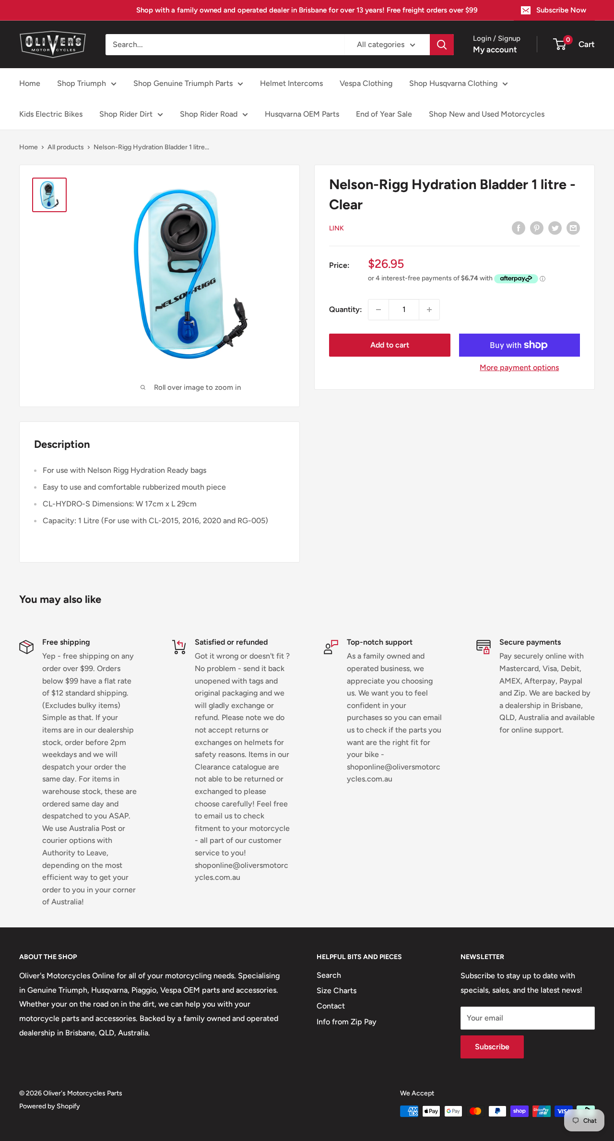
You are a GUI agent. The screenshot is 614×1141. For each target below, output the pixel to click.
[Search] (442, 44)
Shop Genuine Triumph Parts (183, 83)
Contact (331, 1005)
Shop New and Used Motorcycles (486, 114)
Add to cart (389, 344)
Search (329, 975)
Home (29, 83)
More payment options (519, 367)
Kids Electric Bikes (51, 114)
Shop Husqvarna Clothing (453, 83)
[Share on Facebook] (518, 227)
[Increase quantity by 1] (429, 310)
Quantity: (345, 309)
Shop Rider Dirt (126, 114)
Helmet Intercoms (291, 83)
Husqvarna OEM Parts (302, 114)
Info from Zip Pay (347, 1021)
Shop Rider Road (208, 114)
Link (336, 228)
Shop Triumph (81, 83)
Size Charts (336, 990)
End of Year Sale (384, 114)
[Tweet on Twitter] (555, 227)
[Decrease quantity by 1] (378, 310)
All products (65, 147)
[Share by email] (573, 227)
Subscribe (492, 1046)
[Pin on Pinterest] (536, 227)
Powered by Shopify (49, 1106)
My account (495, 49)
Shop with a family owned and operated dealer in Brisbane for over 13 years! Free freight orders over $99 (307, 10)
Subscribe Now (561, 10)
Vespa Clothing (366, 83)
